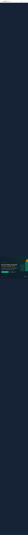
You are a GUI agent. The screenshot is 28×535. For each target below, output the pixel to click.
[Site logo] (7, 1)
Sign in (22, 1)
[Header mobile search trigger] (26, 1)
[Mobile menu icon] (1, 1)
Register (25, 1)
